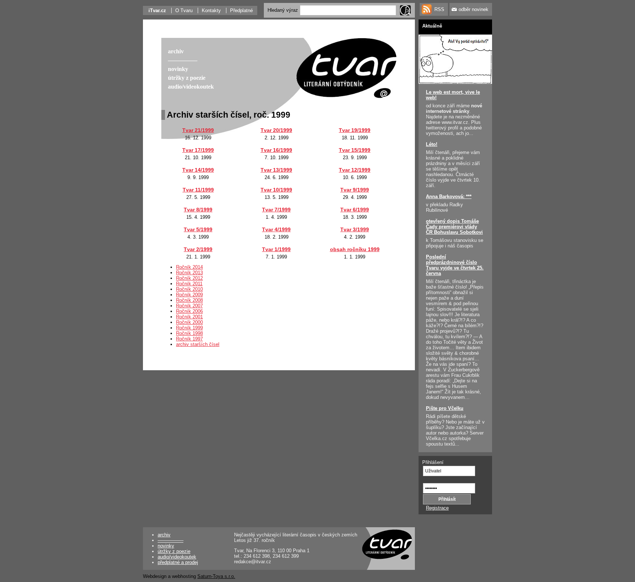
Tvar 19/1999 (354, 130)
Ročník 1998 (189, 333)
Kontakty (211, 10)
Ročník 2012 (189, 278)
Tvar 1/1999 (276, 249)
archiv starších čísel (197, 344)
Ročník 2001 (189, 316)
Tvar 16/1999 (276, 150)
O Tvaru (184, 10)
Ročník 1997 (189, 339)
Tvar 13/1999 (276, 170)
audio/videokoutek (177, 557)
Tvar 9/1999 (354, 190)
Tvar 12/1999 (354, 170)
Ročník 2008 (189, 300)
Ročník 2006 (189, 311)
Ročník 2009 (189, 294)
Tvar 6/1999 (354, 210)
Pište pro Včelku (444, 408)
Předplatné (241, 10)
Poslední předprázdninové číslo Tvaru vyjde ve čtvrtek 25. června (455, 265)
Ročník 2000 (189, 322)
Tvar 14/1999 (198, 170)
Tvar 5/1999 (198, 229)
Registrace (437, 508)
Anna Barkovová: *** (448, 196)
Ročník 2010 (189, 289)
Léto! (431, 144)
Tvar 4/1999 (276, 229)
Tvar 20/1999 (276, 130)
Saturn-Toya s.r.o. (216, 576)
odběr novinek (473, 9)
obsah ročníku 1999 (355, 249)
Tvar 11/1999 (198, 190)
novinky (166, 546)
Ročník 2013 (189, 272)
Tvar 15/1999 (354, 150)
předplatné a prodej (178, 562)
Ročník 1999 (189, 328)
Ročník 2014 (189, 267)
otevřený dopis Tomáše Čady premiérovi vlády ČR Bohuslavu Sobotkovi (454, 226)
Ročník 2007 (189, 305)
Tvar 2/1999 (198, 249)
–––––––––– (170, 540)
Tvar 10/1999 (276, 190)
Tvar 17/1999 (198, 150)
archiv (164, 535)
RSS (439, 9)
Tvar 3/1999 (354, 229)
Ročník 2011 (189, 283)
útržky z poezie (174, 551)
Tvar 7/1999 (276, 210)
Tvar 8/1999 (198, 210)
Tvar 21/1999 (198, 130)
